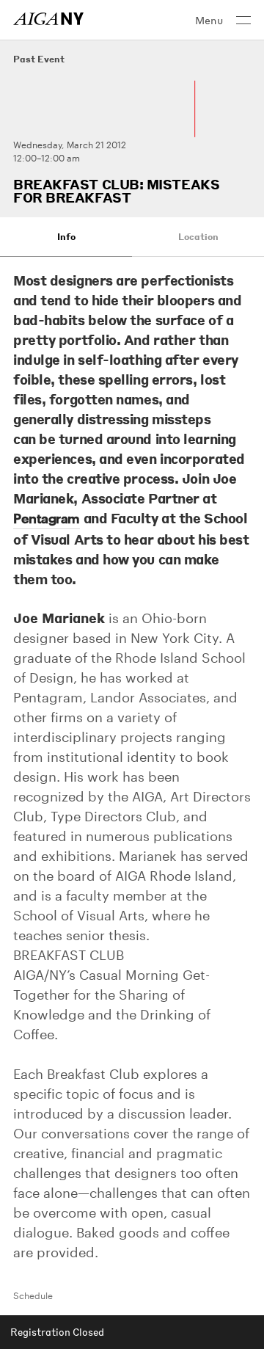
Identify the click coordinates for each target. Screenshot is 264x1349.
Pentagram (46, 518)
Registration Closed (57, 1332)
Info (66, 236)
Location (198, 236)
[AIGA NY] (48, 18)
